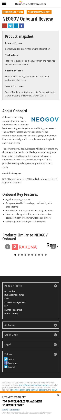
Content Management (14, 302)
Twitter (11, 359)
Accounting (9, 291)
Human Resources (13, 309)
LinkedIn (12, 367)
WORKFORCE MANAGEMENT (39, 12)
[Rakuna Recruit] (24, 247)
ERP (6, 306)
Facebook (13, 363)
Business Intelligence (14, 294)
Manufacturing (11, 313)
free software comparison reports (34, 385)
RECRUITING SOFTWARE (13, 12)
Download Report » (11, 409)
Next (53, 247)
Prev (7, 247)
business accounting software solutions (29, 390)
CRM (6, 298)
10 (46, 255)
